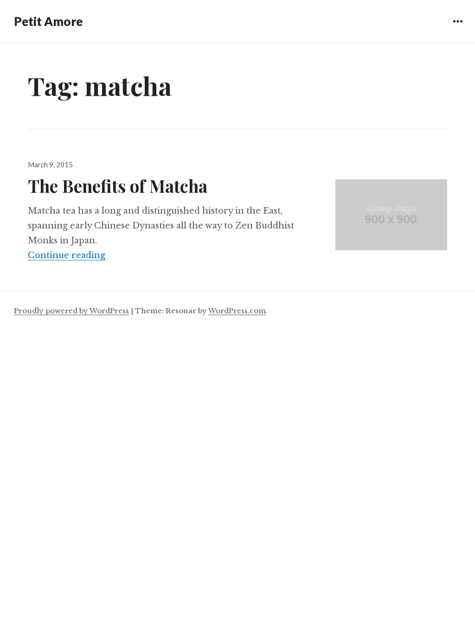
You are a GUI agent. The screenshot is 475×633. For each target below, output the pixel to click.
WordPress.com (237, 310)
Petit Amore (48, 21)
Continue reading (66, 255)
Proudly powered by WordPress (71, 310)
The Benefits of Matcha (117, 185)
